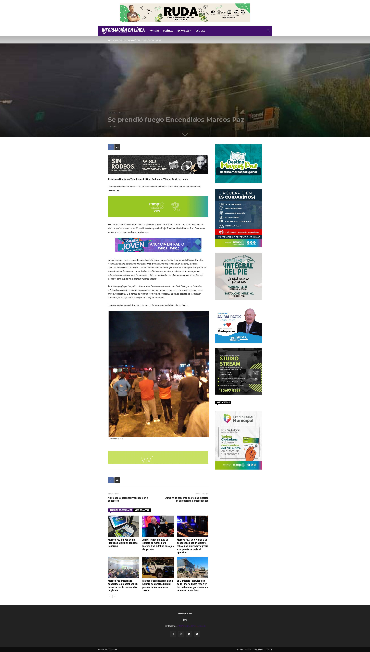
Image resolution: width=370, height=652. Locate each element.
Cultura (200, 30)
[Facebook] (173, 634)
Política (168, 30)
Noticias (154, 30)
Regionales (183, 30)
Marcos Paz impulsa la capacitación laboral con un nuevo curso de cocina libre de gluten (123, 585)
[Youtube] (197, 634)
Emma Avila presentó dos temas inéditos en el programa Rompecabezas (186, 499)
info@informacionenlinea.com (191, 626)
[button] (268, 31)
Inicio (110, 40)
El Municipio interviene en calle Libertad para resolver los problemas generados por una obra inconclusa (192, 585)
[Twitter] (189, 634)
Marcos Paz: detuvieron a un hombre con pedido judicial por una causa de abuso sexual (157, 585)
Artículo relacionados (121, 510)
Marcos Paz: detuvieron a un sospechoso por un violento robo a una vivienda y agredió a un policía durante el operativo (192, 546)
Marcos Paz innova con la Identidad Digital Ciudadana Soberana (123, 543)
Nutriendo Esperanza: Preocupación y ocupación (128, 499)
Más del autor (142, 510)
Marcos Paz (119, 40)
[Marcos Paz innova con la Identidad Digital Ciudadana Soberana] (123, 526)
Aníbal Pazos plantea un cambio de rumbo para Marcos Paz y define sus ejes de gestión (158, 544)
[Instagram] (181, 634)
